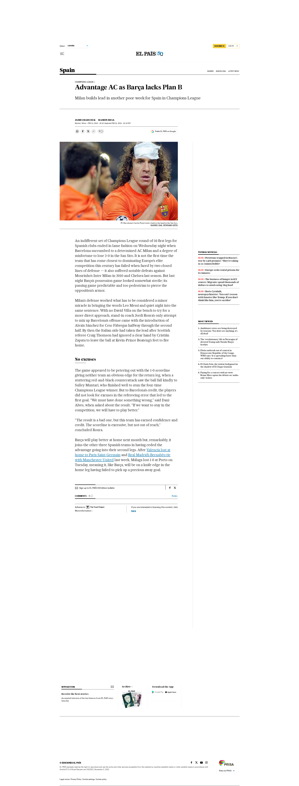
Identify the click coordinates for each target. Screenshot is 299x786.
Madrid (210, 71)
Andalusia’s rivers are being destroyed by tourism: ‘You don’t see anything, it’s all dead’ (218, 331)
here (133, 510)
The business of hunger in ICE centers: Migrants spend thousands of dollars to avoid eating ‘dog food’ (218, 282)
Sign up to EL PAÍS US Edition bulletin (97, 488)
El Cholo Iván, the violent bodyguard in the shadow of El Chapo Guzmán (219, 365)
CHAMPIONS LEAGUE (84, 82)
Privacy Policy (76, 779)
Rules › (175, 496)
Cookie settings (88, 779)
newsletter (68, 687)
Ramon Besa (106, 120)
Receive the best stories (74, 694)
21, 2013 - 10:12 (96, 123)
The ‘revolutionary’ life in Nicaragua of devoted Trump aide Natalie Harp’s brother (218, 342)
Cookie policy (101, 779)
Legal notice (65, 779)
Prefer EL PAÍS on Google (165, 131)
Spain (67, 70)
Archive (126, 687)
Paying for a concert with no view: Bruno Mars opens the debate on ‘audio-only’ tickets (219, 375)
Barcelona (221, 71)
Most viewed (205, 321)
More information (83, 510)
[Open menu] (62, 53)
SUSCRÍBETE (219, 46)
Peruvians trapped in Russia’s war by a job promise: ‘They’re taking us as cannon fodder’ (218, 260)
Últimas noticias (207, 252)
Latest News (233, 71)
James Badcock (85, 120)
